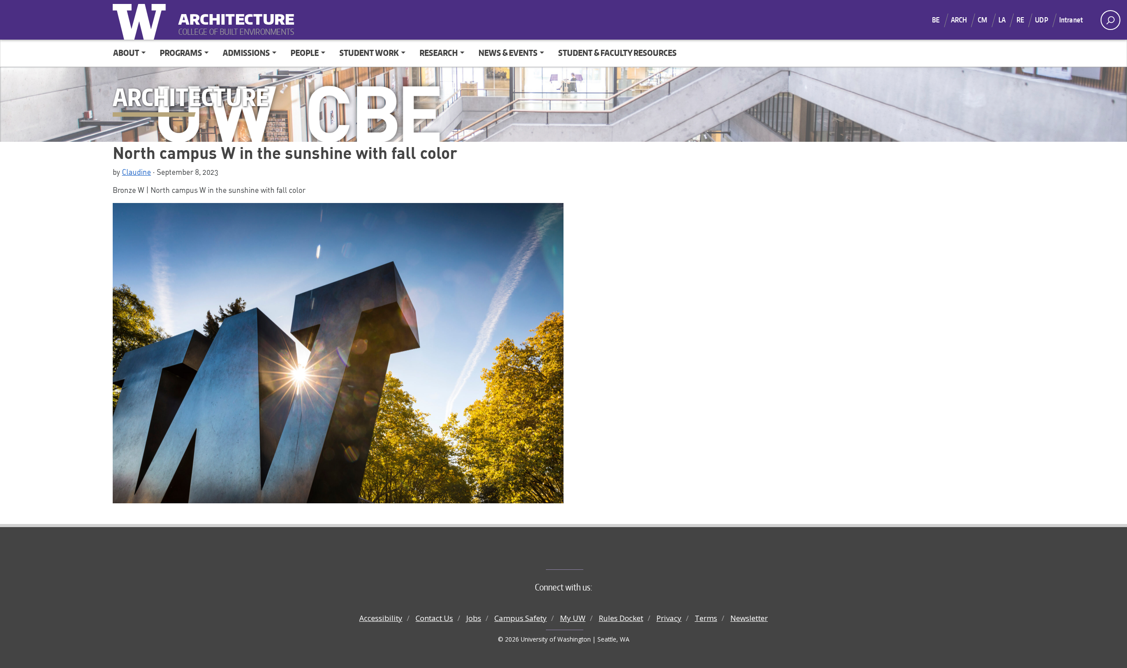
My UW (573, 618)
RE (1020, 19)
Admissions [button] (246, 52)
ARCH (959, 19)
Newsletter (749, 618)
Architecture (232, 13)
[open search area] (1110, 20)
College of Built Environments (581, 555)
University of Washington (141, 20)
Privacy (668, 618)
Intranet (1071, 19)
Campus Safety (520, 618)
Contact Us (434, 618)
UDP (1041, 19)
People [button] (305, 52)
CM (982, 19)
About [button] (126, 52)
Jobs (473, 618)
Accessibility (380, 618)
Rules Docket (621, 618)
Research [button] (439, 52)
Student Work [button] (369, 52)
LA (1001, 19)
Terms (706, 618)
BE (935, 19)
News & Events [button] (508, 52)
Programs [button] (181, 52)
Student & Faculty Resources (617, 52)
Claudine (136, 172)
